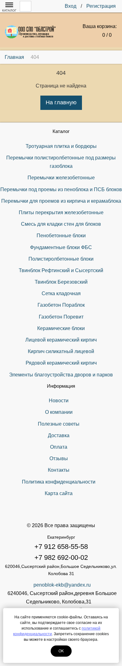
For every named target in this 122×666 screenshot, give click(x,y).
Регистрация (101, 6)
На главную (61, 102)
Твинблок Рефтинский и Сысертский (61, 270)
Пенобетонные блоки (61, 235)
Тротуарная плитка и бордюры (61, 146)
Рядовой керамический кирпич (61, 363)
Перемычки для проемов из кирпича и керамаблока (61, 201)
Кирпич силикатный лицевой (61, 351)
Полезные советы (58, 424)
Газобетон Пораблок (61, 305)
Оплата (58, 447)
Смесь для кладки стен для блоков (61, 224)
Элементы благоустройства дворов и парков (61, 374)
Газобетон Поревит (61, 316)
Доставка (58, 435)
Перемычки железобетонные (61, 177)
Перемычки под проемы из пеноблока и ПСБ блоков (61, 189)
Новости (59, 400)
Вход (70, 6)
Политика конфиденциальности (58, 481)
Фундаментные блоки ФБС (61, 247)
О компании (59, 412)
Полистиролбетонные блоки (61, 259)
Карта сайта (59, 493)
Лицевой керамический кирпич (61, 339)
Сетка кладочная (61, 293)
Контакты (58, 470)
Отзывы (58, 458)
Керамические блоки (61, 328)
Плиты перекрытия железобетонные (61, 212)
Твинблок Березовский (61, 282)
